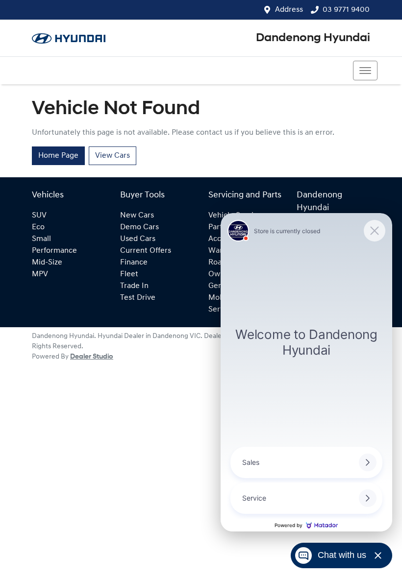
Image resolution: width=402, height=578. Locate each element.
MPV (40, 274)
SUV (39, 215)
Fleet (129, 274)
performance (54, 251)
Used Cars (137, 239)
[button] (365, 70)
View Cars (112, 156)
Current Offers (145, 251)
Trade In (134, 286)
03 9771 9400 (346, 10)
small (41, 239)
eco (38, 227)
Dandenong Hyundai (313, 38)
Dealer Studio (91, 357)
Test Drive (137, 298)
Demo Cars (139, 227)
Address (289, 10)
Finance (134, 262)
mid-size (47, 262)
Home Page (58, 156)
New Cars (137, 215)
